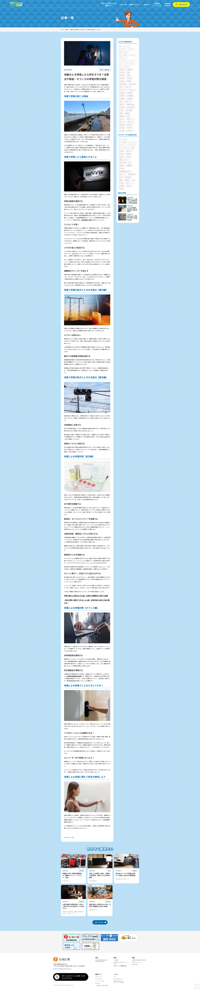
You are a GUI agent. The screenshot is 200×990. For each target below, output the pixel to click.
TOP (62, 29)
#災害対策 (121, 96)
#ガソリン (131, 49)
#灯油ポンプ (132, 90)
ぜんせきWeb (98, 979)
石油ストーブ (122, 174)
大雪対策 (128, 157)
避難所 (120, 180)
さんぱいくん (98, 976)
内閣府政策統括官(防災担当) (139, 960)
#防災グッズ (122, 122)
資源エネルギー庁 (136, 962)
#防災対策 (129, 125)
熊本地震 (121, 168)
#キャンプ (132, 55)
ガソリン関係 (122, 142)
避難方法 (127, 180)
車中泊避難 (128, 177)
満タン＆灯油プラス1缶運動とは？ (108, 4)
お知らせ (147, 4)
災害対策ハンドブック (157, 4)
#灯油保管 (121, 93)
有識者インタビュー (124, 159)
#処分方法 (121, 72)
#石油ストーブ (128, 101)
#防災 (128, 116)
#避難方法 (127, 113)
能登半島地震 (131, 174)
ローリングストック (124, 148)
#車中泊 (121, 110)
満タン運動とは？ (118, 979)
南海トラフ (129, 151)
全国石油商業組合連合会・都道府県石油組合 (101, 960)
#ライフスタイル (130, 64)
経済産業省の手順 (86, 220)
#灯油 (120, 87)
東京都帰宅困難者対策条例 (73, 676)
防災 (133, 180)
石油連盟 (116, 960)
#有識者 (129, 81)
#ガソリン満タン (123, 55)
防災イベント (129, 183)
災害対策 (121, 165)
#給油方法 (121, 104)
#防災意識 (121, 128)
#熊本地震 (121, 99)
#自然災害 (121, 107)
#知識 (120, 101)
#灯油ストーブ (122, 90)
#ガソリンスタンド (124, 52)
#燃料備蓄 (129, 99)
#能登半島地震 (130, 104)
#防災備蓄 (121, 125)
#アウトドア (127, 46)
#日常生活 (121, 81)
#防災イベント (130, 119)
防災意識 (121, 189)
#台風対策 (121, 75)
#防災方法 (129, 128)
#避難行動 (121, 116)
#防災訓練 (121, 131)
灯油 (130, 162)
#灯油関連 (129, 93)
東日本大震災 (122, 162)
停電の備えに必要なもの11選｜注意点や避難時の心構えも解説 (86, 595)
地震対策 (128, 154)
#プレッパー (133, 61)
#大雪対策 (129, 78)
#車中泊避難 (129, 110)
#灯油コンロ (128, 87)
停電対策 (106, 70)
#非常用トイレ (130, 131)
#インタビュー (122, 49)
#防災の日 (121, 119)
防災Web (97, 983)
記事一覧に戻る (99, 922)
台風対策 (121, 154)
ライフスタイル (131, 145)
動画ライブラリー (135, 4)
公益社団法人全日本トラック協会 (121, 962)
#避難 (120, 113)
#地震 (128, 75)
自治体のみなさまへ (167, 4)
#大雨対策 (121, 78)
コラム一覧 (122, 4)
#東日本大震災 (122, 84)
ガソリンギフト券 (99, 981)
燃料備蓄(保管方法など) (125, 171)
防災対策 (128, 186)
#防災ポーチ (131, 122)
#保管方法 (121, 69)
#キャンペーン (122, 58)
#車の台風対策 (130, 107)
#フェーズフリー (123, 61)
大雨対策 (121, 157)
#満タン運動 (132, 84)
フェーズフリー (132, 142)
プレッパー (122, 145)
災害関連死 (129, 165)
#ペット (121, 64)
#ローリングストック (124, 66)
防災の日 (121, 183)
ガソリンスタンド (123, 139)
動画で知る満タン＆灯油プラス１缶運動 (119, 981)
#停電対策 (129, 69)
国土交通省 (135, 964)
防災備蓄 (121, 186)
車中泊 (120, 177)
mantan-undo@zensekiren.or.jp (62, 969)
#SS (120, 46)
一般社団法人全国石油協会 (101, 985)
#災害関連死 (130, 96)
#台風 (128, 72)
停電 (67, 29)
